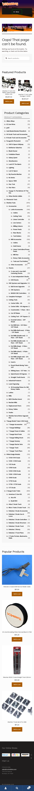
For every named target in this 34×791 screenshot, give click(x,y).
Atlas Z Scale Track (15, 504)
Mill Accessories (16, 239)
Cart (26, 786)
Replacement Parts (15, 406)
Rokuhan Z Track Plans (16, 533)
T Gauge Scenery (14, 441)
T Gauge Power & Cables (17, 431)
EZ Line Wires (10, 124)
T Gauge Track (13, 448)
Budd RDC (14, 501)
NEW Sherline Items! (15, 399)
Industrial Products (15, 380)
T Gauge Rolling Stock (16, 438)
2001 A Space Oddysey (16, 144)
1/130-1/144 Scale (14, 458)
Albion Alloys (10, 121)
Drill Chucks (14, 280)
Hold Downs (17, 246)
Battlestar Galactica (15, 147)
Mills (10, 396)
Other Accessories (17, 264)
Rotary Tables (13, 409)
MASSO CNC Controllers (18, 293)
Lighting (11, 167)
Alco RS (13, 497)
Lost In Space (13, 171)
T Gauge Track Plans (15, 451)
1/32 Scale (12, 464)
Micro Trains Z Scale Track (17, 507)
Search (17, 788)
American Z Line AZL (15, 494)
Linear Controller (18, 219)
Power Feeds (17, 229)
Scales (11, 412)
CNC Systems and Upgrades (18, 283)
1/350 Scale (12, 467)
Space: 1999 (13, 181)
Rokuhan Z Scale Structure (17, 523)
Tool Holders (17, 236)
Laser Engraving (14, 384)
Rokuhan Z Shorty (14, 529)
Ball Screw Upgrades (18, 286)
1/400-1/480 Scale (15, 471)
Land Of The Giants (15, 164)
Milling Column (18, 226)
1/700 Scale (12, 481)
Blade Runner (13, 151)
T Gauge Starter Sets (16, 444)
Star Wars (12, 187)
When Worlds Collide (15, 196)
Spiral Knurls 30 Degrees (19, 374)
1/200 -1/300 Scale (15, 461)
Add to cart (8, 101)
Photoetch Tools (11, 199)
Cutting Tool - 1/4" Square (19, 316)
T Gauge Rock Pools (15, 434)
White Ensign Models (13, 454)
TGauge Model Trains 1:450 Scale (17, 421)
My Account (5, 788)
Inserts (13, 362)
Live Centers (17, 223)
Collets (15, 213)
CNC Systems (15, 290)
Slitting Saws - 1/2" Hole (19, 370)
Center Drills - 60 (16, 303)
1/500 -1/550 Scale (15, 474)
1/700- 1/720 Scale (15, 484)
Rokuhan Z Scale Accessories (18, 511)
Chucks (11, 268)
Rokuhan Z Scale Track (16, 526)
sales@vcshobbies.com (9, 769)
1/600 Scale (12, 477)
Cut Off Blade (15, 313)
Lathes (11, 392)
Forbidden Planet (14, 154)
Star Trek (12, 184)
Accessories (12, 206)
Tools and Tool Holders (20, 261)
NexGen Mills (13, 402)
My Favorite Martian (15, 174)
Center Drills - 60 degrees (19, 306)
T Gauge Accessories (15, 424)
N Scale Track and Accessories (16, 138)
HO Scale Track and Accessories (16, 134)
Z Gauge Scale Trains (13, 491)
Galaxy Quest (13, 157)
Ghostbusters (13, 161)
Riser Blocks (17, 233)
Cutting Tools (17, 216)
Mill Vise (15, 254)
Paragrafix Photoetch (13, 141)
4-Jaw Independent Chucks (20, 276)
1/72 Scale (12, 487)
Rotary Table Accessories (21, 258)
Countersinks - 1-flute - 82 (19, 310)
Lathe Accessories (17, 209)
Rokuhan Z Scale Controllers (18, 519)
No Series (12, 177)
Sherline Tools (10, 203)
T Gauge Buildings (14, 428)
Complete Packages (15, 296)
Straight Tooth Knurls (18, 377)
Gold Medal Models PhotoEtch (16, 131)
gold (7, 128)
